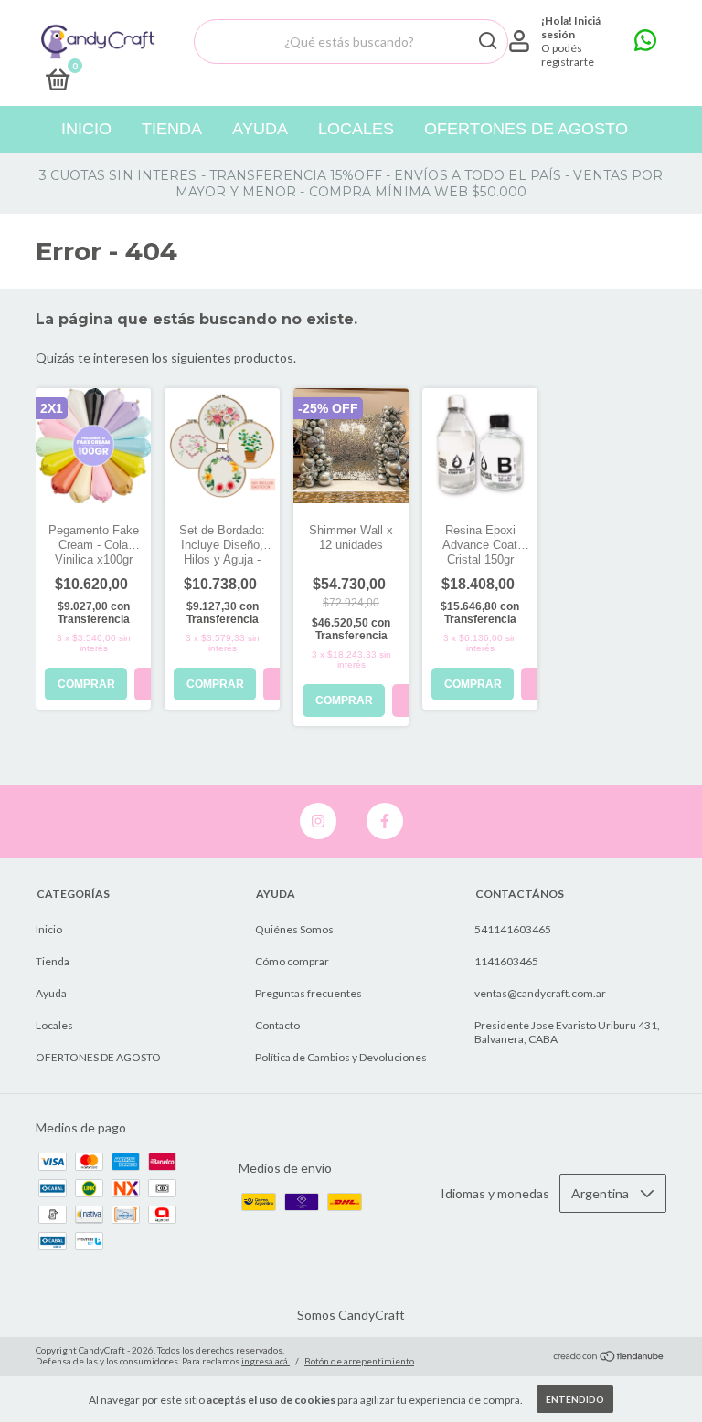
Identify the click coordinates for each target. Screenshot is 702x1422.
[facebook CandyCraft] (385, 821)
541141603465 (512, 929)
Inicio (86, 129)
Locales (356, 129)
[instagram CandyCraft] (318, 821)
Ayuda (260, 129)
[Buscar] (487, 41)
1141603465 (506, 961)
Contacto (277, 1025)
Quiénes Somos (294, 929)
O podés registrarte (567, 54)
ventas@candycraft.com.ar (540, 993)
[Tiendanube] (609, 1357)
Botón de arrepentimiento (359, 1360)
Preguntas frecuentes (308, 993)
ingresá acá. (265, 1360)
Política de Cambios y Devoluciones (341, 1057)
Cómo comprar (292, 961)
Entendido (575, 1399)
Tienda (172, 129)
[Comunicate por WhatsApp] (645, 44)
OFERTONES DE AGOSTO (526, 129)
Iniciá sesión (571, 27)
